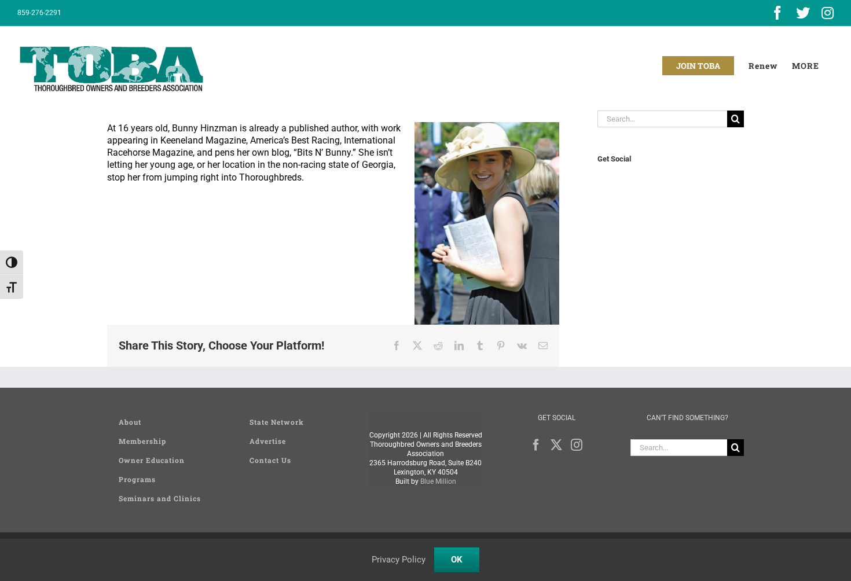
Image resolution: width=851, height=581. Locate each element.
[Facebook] (536, 445)
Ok (457, 559)
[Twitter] (556, 445)
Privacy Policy (399, 559)
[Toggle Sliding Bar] (805, 65)
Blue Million (438, 481)
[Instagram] (576, 445)
